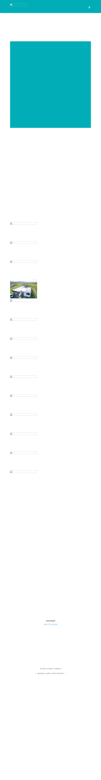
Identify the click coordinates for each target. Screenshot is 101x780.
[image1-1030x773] (23, 358)
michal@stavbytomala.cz (50, 646)
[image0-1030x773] (23, 339)
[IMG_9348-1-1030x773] (23, 453)
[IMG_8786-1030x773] (23, 434)
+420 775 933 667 (50, 624)
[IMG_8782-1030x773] (23, 396)
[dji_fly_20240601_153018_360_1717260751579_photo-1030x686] (23, 301)
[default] (23, 224)
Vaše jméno (15, 547)
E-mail (12, 552)
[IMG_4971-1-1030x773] (23, 377)
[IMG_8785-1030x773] (23, 415)
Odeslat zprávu (21, 569)
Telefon (13, 557)
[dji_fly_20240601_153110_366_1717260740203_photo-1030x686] (23, 320)
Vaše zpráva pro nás (18, 565)
